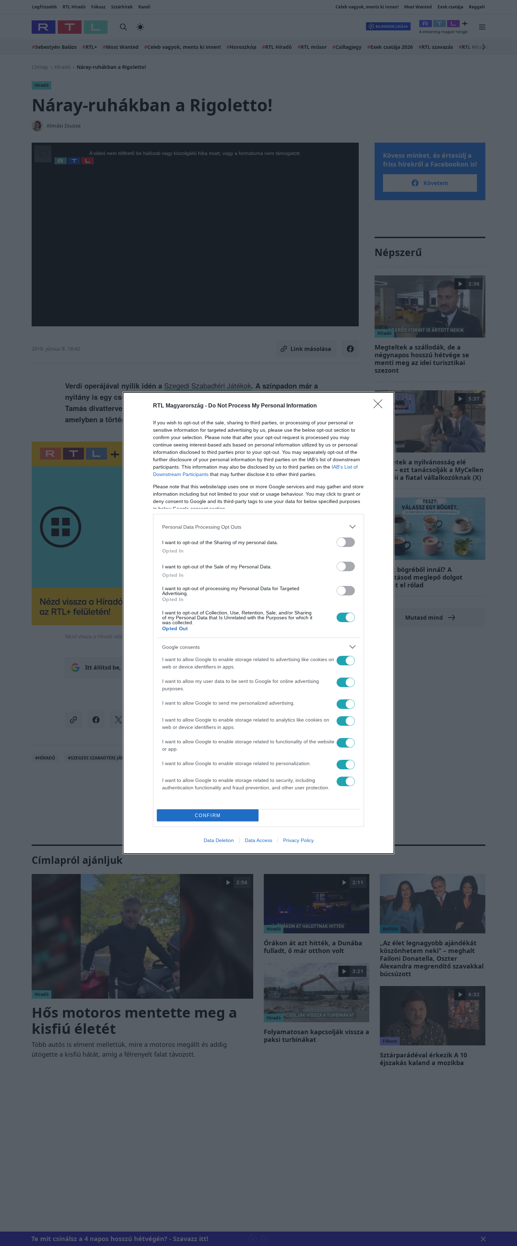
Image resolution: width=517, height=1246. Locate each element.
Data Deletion (219, 840)
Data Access (258, 840)
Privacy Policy (298, 840)
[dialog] (258, 623)
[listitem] (258, 526)
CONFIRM (208, 815)
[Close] (380, 406)
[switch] (346, 542)
